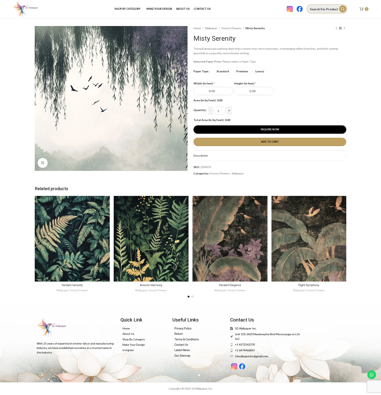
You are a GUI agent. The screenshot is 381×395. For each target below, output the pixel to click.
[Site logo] (25, 8)
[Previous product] (336, 28)
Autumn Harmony (151, 285)
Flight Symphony (308, 285)
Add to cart (270, 141)
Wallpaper (211, 28)
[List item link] (144, 328)
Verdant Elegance (230, 285)
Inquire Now (270, 129)
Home (197, 28)
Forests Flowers (231, 28)
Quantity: (199, 110)
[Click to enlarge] (43, 163)
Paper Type (200, 71)
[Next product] (344, 28)
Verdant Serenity (72, 285)
